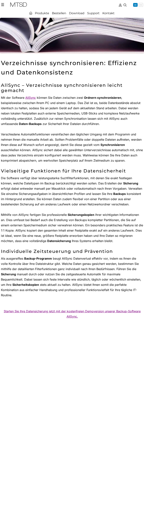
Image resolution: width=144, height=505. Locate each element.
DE (135, 5)
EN (141, 5)
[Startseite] (30, 13)
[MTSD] (18, 5)
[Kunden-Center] (120, 5)
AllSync (30, 98)
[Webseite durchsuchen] (125, 5)
